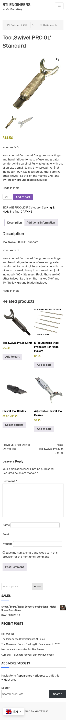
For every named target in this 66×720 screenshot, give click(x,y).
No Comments (50, 25)
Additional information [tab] (41, 222)
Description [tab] (14, 222)
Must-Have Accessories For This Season (23, 649)
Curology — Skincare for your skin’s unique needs (27, 654)
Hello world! (7, 633)
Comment (10, 481)
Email (6, 534)
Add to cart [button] (12, 356)
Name (6, 525)
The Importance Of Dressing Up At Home (23, 639)
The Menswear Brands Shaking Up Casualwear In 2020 (30, 644)
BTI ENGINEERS (16, 4)
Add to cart (23, 197)
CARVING (26, 211)
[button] (58, 59)
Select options (14, 424)
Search (5, 687)
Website (8, 543)
